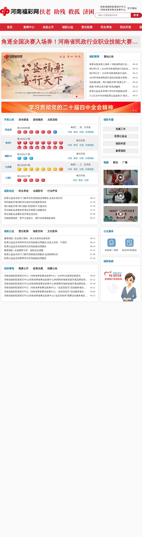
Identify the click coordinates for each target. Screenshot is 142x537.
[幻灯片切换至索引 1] (74, 96)
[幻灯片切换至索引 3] (79, 96)
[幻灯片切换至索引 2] (76, 96)
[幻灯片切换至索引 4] (81, 96)
